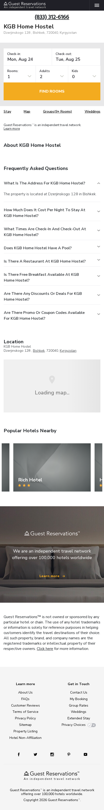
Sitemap (25, 724)
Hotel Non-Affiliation (25, 738)
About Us (25, 692)
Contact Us (78, 692)
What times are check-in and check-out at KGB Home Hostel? (45, 231)
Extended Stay (78, 718)
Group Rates (78, 705)
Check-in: (14, 54)
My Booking (79, 699)
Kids (75, 71)
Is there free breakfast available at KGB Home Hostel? (41, 277)
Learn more (12, 129)
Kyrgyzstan (68, 350)
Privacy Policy (25, 718)
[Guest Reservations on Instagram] (52, 754)
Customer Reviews (25, 705)
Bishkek (39, 350)
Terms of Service (25, 711)
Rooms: (12, 71)
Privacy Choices (74, 724)
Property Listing (25, 731)
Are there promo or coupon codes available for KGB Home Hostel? (44, 315)
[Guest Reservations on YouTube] (84, 754)
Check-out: (64, 54)
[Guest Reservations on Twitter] (36, 754)
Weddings (92, 111)
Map (27, 111)
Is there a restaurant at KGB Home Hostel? (45, 261)
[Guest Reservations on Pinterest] (69, 754)
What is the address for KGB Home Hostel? (44, 183)
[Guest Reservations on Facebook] (21, 754)
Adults (44, 71)
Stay (7, 111)
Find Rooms (52, 91)
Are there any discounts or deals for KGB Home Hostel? (43, 296)
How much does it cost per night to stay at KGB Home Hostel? (44, 212)
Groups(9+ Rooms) (57, 111)
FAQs (25, 699)
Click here (45, 648)
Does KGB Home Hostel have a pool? (38, 248)
